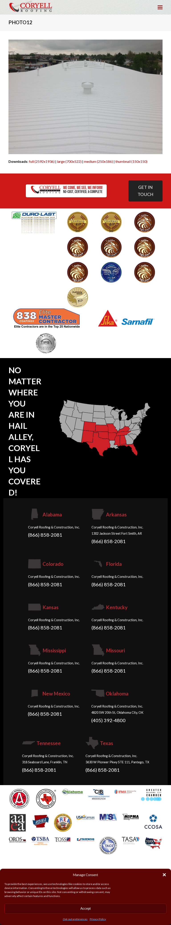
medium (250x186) (98, 161)
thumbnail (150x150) (131, 161)
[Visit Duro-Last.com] (34, 222)
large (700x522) (69, 161)
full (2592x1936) (42, 161)
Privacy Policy (98, 919)
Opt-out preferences (75, 919)
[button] (164, 875)
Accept (85, 908)
